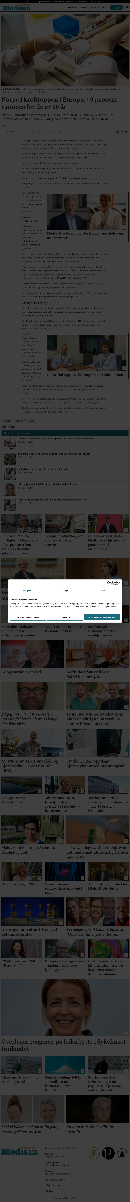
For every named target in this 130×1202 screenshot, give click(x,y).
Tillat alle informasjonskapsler (102, 617)
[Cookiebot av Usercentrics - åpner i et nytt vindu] (109, 583)
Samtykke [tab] (27, 590)
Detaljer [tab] (65, 590)
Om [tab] (103, 590)
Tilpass (63, 617)
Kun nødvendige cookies (28, 617)
